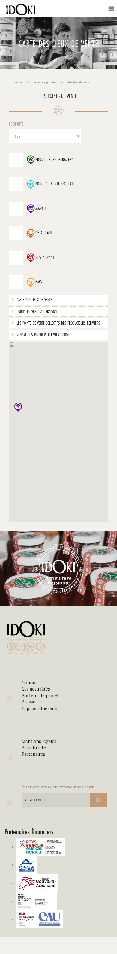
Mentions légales (39, 741)
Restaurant (44, 257)
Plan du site (34, 747)
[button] (18, 407)
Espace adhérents (40, 708)
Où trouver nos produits (42, 82)
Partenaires (33, 754)
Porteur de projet (40, 695)
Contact (30, 682)
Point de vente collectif (55, 184)
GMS (38, 282)
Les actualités (36, 689)
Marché (41, 208)
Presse (28, 702)
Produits (16, 124)
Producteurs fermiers (54, 159)
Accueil (19, 82)
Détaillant (43, 233)
